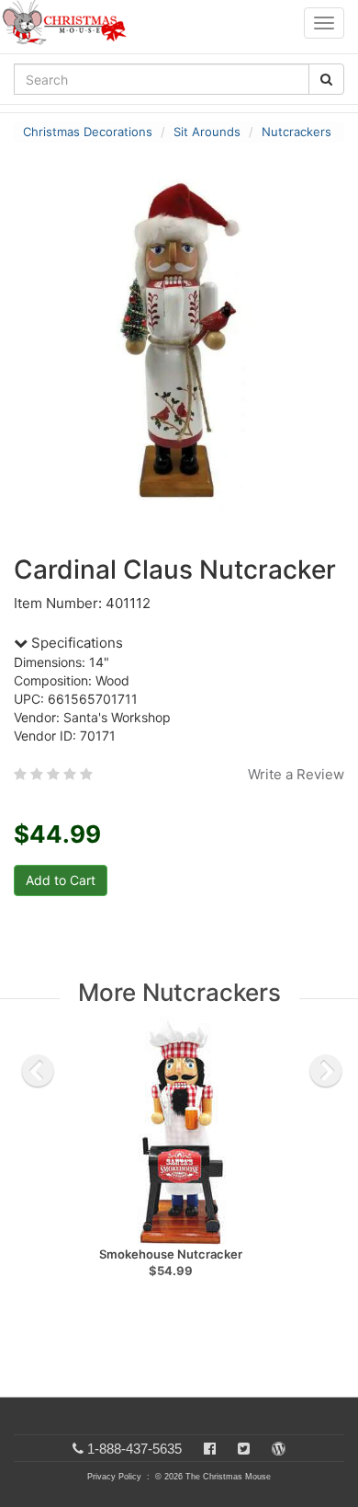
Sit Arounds (207, 131)
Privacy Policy (114, 1476)
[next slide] (326, 1071)
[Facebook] (210, 1448)
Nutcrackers (296, 131)
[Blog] (278, 1448)
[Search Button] (326, 79)
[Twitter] (244, 1448)
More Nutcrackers (179, 992)
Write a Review (296, 774)
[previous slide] (37, 1071)
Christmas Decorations (87, 131)
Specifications (75, 642)
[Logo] (70, 23)
